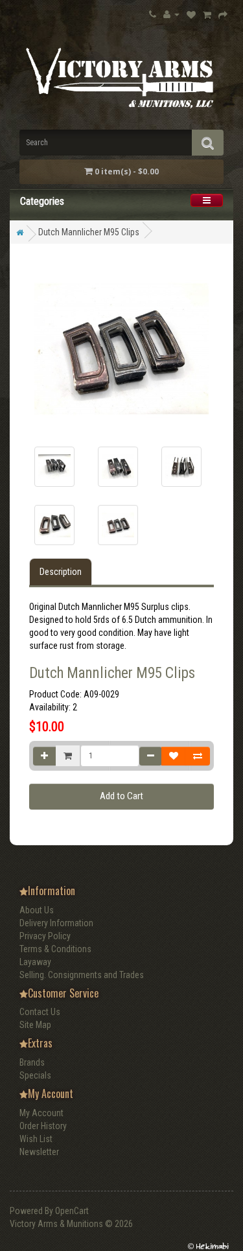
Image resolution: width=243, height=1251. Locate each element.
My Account (41, 1113)
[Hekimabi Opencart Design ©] (207, 1245)
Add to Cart (121, 796)
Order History (43, 1126)
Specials (35, 1075)
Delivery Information (56, 923)
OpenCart (72, 1211)
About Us (36, 910)
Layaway (35, 962)
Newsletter (39, 1152)
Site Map (35, 1025)
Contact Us (39, 1012)
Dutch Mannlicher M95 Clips (88, 232)
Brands (32, 1062)
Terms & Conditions (55, 949)
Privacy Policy (45, 936)
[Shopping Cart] (207, 14)
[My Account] (171, 13)
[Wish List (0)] (191, 14)
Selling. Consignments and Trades (81, 975)
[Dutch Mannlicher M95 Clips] (54, 467)
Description (61, 572)
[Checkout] (223, 14)
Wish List (35, 1139)
